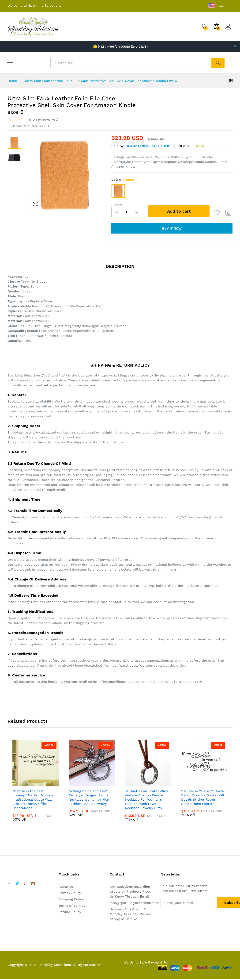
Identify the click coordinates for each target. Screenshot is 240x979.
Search (217, 63)
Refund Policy (70, 912)
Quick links (69, 874)
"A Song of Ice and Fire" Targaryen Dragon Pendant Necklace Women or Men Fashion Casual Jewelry (90, 797)
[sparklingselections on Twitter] (17, 884)
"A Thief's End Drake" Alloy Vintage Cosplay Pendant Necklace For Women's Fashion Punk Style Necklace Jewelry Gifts (146, 799)
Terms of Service (72, 905)
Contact (117, 874)
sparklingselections (148, 146)
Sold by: (117, 146)
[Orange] (118, 191)
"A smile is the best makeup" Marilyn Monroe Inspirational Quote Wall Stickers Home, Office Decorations (32, 799)
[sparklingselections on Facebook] (9, 884)
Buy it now (172, 228)
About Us (66, 886)
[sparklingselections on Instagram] (33, 884)
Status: (184, 146)
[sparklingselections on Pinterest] (25, 884)
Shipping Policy (71, 899)
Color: (122, 179)
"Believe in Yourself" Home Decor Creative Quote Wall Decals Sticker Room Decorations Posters (202, 797)
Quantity (117, 204)
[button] (33, 120)
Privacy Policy (70, 893)
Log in (228, 29)
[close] (235, 46)
